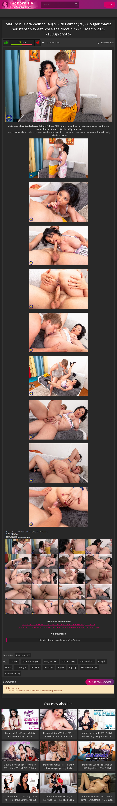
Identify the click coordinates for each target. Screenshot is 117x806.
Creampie (48, 667)
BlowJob (102, 661)
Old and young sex (30, 661)
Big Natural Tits (87, 661)
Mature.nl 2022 (23, 655)
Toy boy (72, 667)
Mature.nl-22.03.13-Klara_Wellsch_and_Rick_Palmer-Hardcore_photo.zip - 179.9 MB (58, 627)
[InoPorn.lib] (20, 4)
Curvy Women (50, 661)
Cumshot (35, 667)
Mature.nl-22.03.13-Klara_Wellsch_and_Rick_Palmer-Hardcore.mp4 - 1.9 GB (58, 624)
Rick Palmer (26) (12, 673)
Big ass (61, 667)
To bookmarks (53, 42)
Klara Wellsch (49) (89, 667)
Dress (8, 667)
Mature (14, 661)
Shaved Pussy (68, 661)
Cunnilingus (21, 667)
